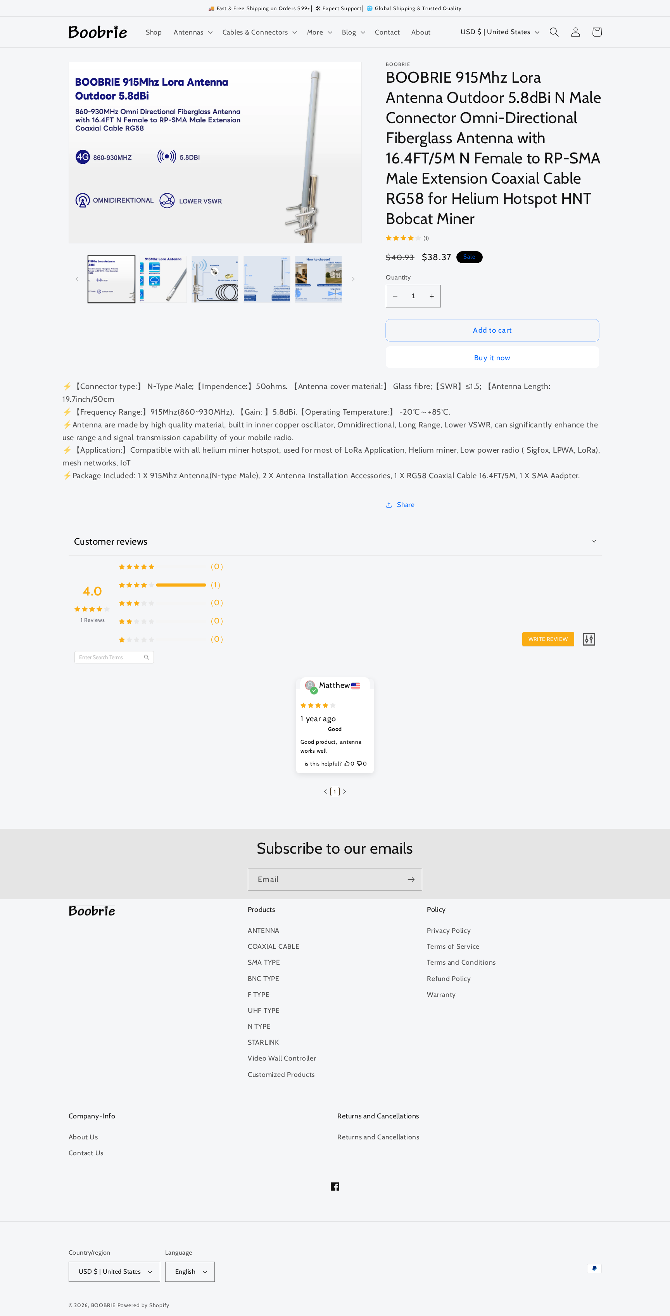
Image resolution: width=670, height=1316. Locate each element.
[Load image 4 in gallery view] (266, 279)
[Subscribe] (411, 879)
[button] (192, 32)
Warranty (441, 994)
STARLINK (263, 1042)
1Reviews (93, 619)
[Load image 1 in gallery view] (111, 279)
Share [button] (406, 504)
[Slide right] (353, 279)
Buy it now (492, 357)
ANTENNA (264, 930)
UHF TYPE (264, 1010)
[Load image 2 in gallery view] (163, 279)
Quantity (398, 277)
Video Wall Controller (282, 1058)
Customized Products (281, 1074)
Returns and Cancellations (378, 1137)
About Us (83, 1137)
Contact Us (86, 1153)
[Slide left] (77, 279)
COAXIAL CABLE (274, 946)
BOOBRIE (103, 1305)
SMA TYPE (264, 962)
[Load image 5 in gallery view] (318, 279)
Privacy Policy (449, 930)
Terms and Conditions (461, 962)
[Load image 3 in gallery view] (215, 279)
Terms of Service (453, 946)
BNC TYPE (264, 978)
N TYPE (259, 1026)
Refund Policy (449, 978)
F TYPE (259, 994)
